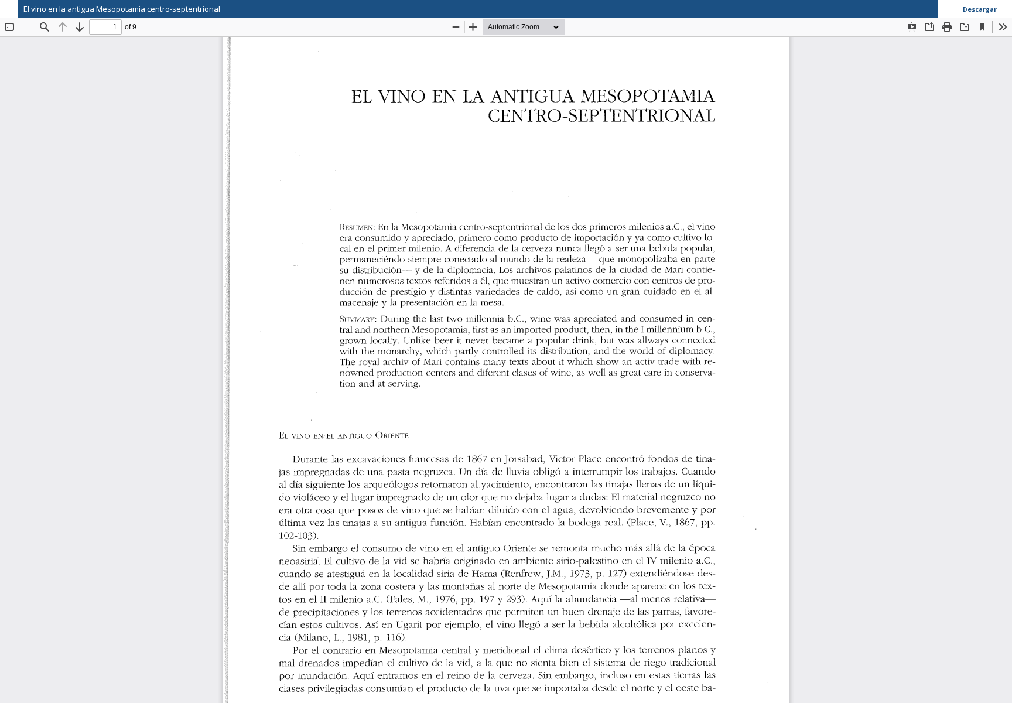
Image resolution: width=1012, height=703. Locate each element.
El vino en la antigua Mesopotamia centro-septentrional (121, 9)
